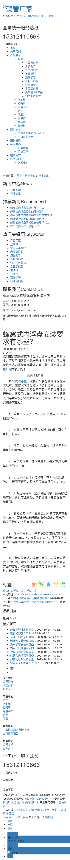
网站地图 (33, 16)
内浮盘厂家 (16, 251)
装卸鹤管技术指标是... (23, 629)
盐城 (63, 809)
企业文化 (8, 689)
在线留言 (15, 155)
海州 (19, 809)
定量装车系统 (18, 248)
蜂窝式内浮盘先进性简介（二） (28, 207)
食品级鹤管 (31, 88)
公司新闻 (23, 148)
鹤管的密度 (16, 633)
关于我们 (15, 51)
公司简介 (8, 681)
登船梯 (22, 125)
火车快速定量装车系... (23, 652)
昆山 (37, 809)
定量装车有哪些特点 (22, 663)
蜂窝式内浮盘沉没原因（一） (27, 226)
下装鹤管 (30, 73)
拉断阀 (22, 103)
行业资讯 (23, 151)
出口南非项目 (25, 136)
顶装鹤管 (15, 277)
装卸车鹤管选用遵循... (23, 637)
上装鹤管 (30, 66)
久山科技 (48, 817)
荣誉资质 (15, 140)
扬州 (5, 813)
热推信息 (8, 16)
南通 (43, 809)
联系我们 (15, 159)
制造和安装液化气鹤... (23, 640)
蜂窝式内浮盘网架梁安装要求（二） (31, 222)
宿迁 (11, 813)
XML (51, 16)
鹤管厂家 (8, 590)
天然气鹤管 (31, 70)
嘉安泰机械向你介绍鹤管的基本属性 (31, 215)
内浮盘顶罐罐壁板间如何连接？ (28, 219)
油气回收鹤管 (33, 96)
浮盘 (20, 114)
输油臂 (22, 118)
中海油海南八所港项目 (31, 133)
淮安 (57, 809)
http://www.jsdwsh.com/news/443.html (38, 594)
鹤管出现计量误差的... (23, 648)
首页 (12, 47)
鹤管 (20, 59)
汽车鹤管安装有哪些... (23, 644)
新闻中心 (15, 144)
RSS (43, 16)
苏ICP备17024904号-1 (37, 798)
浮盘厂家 (15, 240)
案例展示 (15, 129)
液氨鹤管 (30, 77)
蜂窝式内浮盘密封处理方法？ (27, 211)
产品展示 (15, 55)
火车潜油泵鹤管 (34, 92)
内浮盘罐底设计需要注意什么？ (31, 598)
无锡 (31, 809)
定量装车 (23, 107)
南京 (25, 809)
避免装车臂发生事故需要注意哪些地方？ (36, 602)
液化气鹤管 (31, 81)
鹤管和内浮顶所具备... (23, 655)
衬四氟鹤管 (31, 62)
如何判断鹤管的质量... (23, 659)
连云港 (50, 809)
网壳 (20, 110)
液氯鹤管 (30, 85)
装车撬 (22, 122)
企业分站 (20, 16)
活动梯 (22, 99)
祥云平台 (23, 817)
